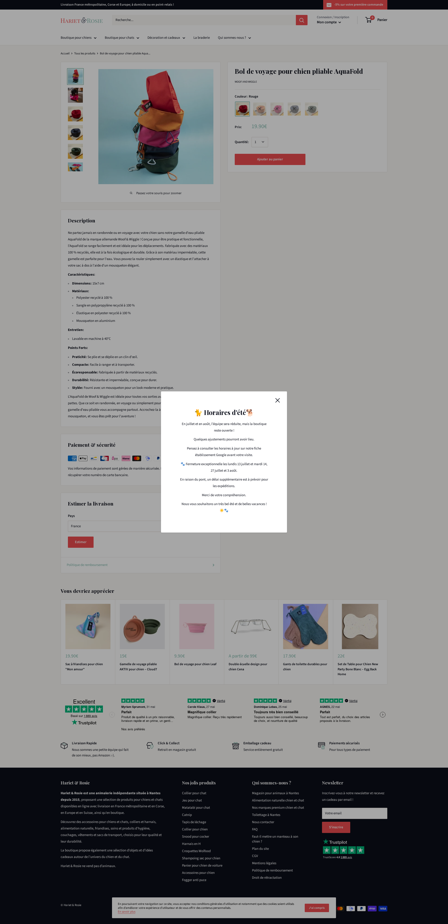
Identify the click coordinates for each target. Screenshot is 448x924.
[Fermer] (277, 400)
